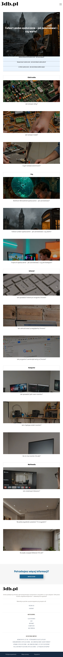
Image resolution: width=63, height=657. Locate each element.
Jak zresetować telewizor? (31, 491)
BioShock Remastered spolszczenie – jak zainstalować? (31, 57)
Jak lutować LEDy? (31, 104)
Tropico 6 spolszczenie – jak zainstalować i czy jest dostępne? (31, 262)
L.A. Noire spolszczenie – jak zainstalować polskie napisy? (31, 67)
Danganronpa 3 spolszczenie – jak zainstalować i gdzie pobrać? (31, 62)
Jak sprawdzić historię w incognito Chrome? (31, 297)
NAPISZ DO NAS (31, 576)
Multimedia (32, 464)
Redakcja (31, 606)
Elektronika (32, 77)
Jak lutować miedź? (31, 135)
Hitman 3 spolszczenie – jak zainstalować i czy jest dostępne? (31, 644)
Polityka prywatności (10, 654)
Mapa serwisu (25, 654)
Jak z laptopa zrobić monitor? (31, 425)
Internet (32, 271)
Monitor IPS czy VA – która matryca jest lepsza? (31, 640)
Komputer (31, 368)
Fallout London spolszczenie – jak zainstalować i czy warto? (31, 29)
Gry (32, 174)
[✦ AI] (32, 56)
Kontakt (31, 609)
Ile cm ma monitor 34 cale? (32, 456)
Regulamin (37, 654)
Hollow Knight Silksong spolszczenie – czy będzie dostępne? (31, 647)
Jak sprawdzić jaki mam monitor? (31, 394)
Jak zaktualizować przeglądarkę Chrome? (31, 328)
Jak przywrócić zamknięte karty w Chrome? (31, 359)
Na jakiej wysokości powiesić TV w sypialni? (31, 522)
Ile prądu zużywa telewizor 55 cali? (31, 553)
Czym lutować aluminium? (31, 166)
